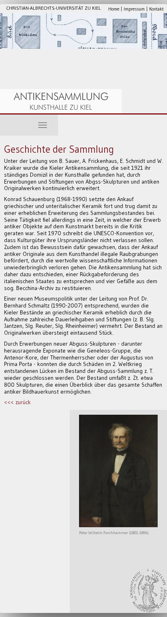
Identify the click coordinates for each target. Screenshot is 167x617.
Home (113, 9)
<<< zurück (17, 402)
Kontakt (156, 9)
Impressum (134, 9)
